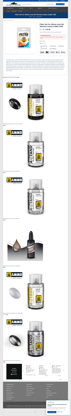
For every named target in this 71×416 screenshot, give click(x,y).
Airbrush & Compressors (52, 8)
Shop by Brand (49, 395)
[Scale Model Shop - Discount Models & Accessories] (13, 4)
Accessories (21, 8)
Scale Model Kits (10, 8)
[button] (23, 370)
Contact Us (8, 388)
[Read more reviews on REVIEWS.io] (14, 374)
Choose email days (51, 412)
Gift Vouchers (9, 395)
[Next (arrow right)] (7, 414)
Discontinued (39, 16)
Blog (47, 397)
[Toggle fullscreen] (7, 409)
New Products (14, 11)
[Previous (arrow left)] (4, 414)
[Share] (11, 409)
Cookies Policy (29, 390)
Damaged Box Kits (10, 384)
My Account (8, 390)
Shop (34, 16)
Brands (8, 11)
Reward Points (29, 384)
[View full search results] (23, 3)
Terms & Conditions (30, 388)
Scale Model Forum (10, 397)
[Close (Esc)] (14, 409)
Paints (31, 8)
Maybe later (59, 411)
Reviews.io (28, 395)
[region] (43, 371)
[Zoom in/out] (4, 409)
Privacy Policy (29, 386)
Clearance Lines (9, 386)
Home (30, 16)
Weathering (40, 8)
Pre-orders (20, 11)
